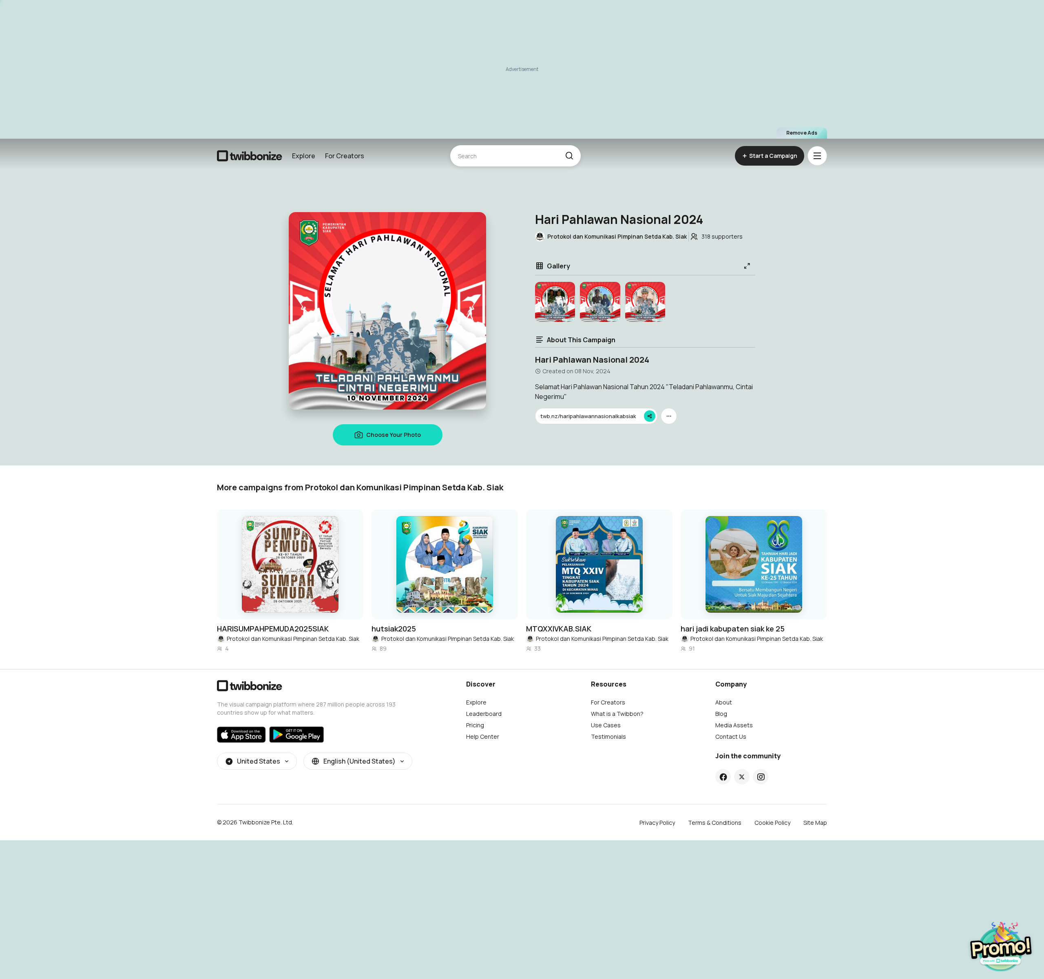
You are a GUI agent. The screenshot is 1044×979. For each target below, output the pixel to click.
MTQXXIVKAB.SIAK (558, 628)
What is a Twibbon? (617, 714)
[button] (569, 156)
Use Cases (606, 725)
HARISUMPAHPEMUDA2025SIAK (273, 628)
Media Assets (734, 725)
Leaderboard (484, 714)
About (723, 702)
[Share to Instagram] (760, 777)
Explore (303, 155)
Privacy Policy (657, 822)
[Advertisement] (522, 69)
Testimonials (608, 736)
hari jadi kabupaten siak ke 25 (733, 628)
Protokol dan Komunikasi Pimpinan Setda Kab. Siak (293, 638)
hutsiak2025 (394, 628)
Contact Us (730, 736)
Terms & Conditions (714, 822)
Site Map (815, 822)
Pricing (475, 725)
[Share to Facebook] (723, 777)
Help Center (482, 736)
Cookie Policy (772, 822)
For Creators (344, 155)
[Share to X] (742, 777)
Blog (721, 714)
